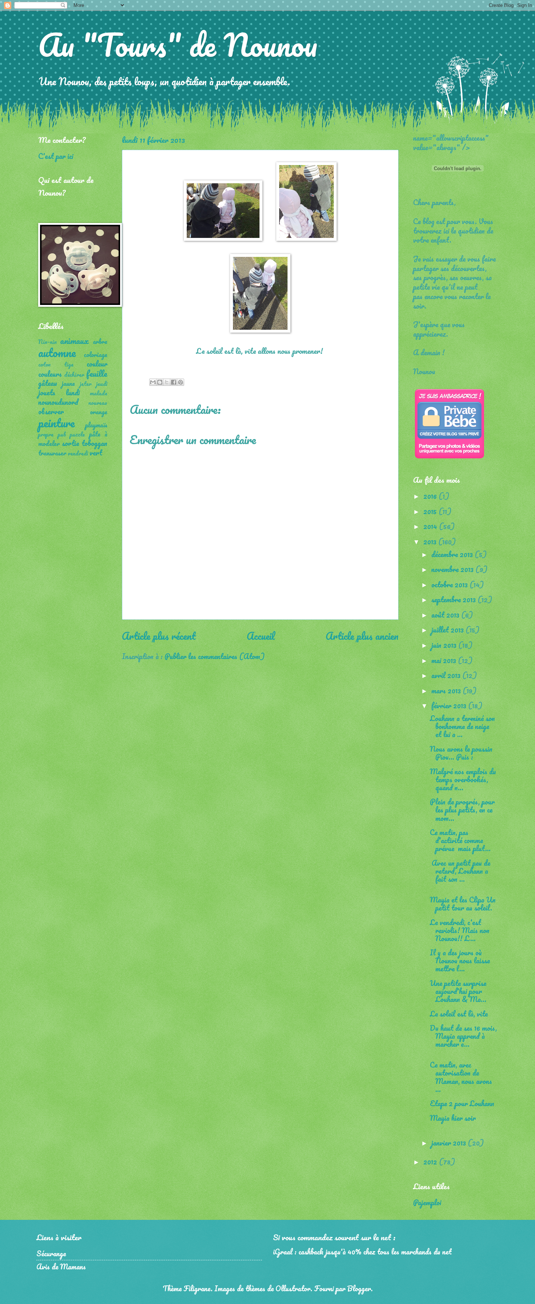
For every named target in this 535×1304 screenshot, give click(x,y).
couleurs (50, 374)
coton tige (56, 364)
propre (46, 434)
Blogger (359, 1288)
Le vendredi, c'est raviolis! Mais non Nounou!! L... (460, 930)
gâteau (47, 383)
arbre (100, 341)
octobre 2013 (450, 584)
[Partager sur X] (166, 382)
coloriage (95, 354)
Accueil (261, 635)
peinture (56, 423)
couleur (97, 363)
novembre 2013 (453, 569)
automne (57, 352)
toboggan (94, 443)
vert (96, 452)
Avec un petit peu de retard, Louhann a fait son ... (460, 871)
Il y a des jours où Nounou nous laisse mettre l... (460, 960)
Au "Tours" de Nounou (177, 44)
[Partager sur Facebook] (173, 382)
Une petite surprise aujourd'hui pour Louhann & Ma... (458, 991)
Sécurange (51, 1253)
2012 (431, 1161)
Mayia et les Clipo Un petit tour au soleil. (463, 903)
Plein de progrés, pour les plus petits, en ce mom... (462, 809)
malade (98, 393)
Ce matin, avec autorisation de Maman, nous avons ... (461, 1077)
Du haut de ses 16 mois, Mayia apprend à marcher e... (463, 1036)
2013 (430, 541)
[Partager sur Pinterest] (180, 382)
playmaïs (96, 424)
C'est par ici (55, 156)
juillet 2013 (448, 629)
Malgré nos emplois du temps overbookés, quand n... (463, 779)
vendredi (78, 453)
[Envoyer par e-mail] (152, 382)
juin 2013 (444, 645)
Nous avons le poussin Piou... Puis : (461, 753)
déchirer (74, 374)
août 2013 (446, 614)
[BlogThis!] (159, 382)
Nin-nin (47, 341)
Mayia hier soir (453, 1118)
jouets (46, 392)
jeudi (101, 383)
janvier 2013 (449, 1142)
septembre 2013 (454, 599)
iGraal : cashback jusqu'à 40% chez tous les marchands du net (362, 1251)
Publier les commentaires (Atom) (215, 656)
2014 (431, 526)
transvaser (52, 452)
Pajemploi (427, 1202)
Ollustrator (293, 1288)
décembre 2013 (453, 554)
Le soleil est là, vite (459, 1013)
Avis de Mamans (61, 1266)
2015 (431, 511)
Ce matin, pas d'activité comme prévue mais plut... (460, 840)
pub (62, 434)
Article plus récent (159, 635)
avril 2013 (446, 675)
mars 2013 (447, 690)
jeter (86, 383)
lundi (73, 392)
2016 (431, 496)
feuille (96, 373)
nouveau (97, 402)
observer (51, 411)
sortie (70, 443)
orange (98, 411)
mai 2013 (444, 660)
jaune (68, 383)
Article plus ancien (362, 635)
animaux (74, 340)
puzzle (77, 434)
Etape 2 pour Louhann (462, 1103)
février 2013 (449, 705)
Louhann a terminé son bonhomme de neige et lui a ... (462, 726)
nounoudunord (58, 402)
